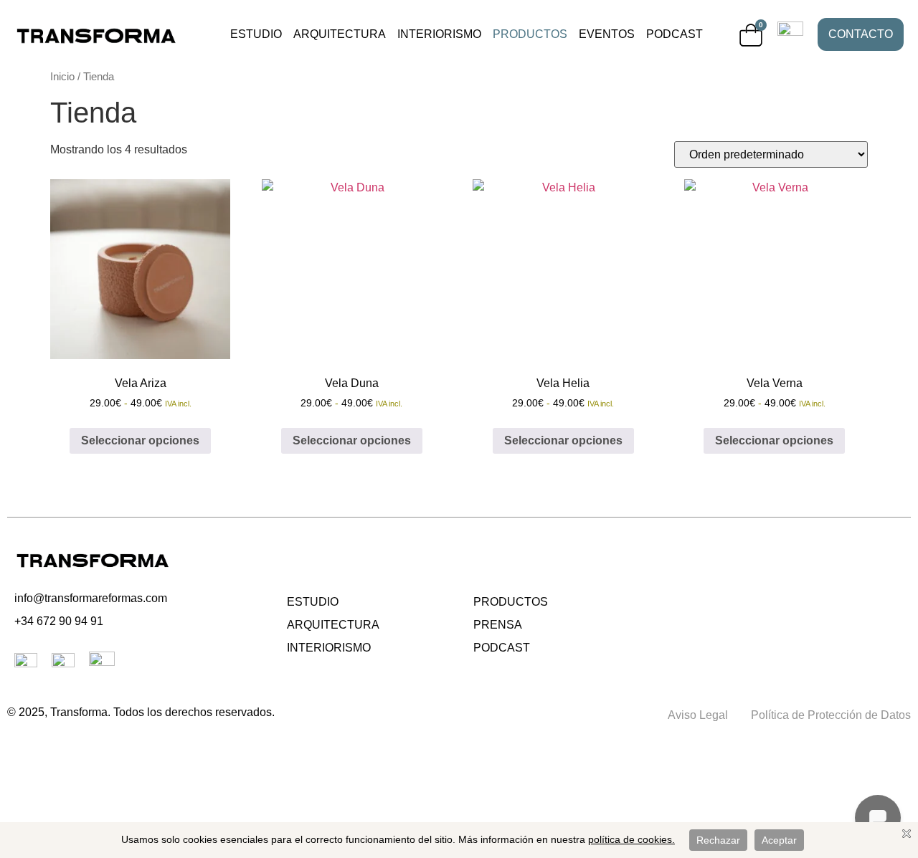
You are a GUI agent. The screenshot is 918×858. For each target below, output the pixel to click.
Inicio (62, 76)
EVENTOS (607, 34)
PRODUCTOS (530, 34)
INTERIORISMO (439, 34)
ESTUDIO (256, 34)
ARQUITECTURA (339, 34)
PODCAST (674, 34)
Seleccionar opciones (140, 440)
